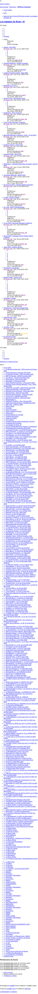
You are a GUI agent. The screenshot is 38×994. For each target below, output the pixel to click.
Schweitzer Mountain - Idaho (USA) (15, 175)
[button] (6, 36)
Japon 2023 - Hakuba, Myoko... (13, 247)
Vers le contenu (5, 4)
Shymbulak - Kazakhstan (11, 268)
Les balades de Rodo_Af (12, 21)
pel (22, 60)
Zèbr (22, 82)
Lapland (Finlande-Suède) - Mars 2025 (16, 73)
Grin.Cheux (24, 333)
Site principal (4, 7)
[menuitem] (5, 13)
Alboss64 (28, 988)
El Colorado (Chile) (10, 336)
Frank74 (23, 95)
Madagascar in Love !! (10, 85)
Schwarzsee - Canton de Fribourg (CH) (16, 308)
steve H (23, 194)
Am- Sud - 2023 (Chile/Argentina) (14, 207)
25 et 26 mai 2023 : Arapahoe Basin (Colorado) (18, 185)
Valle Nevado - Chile (10, 317)
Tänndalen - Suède (10, 298)
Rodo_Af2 (9, 49)
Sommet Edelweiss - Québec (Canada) (16, 63)
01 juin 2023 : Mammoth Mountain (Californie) (18, 223)
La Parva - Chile (9, 327)
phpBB (12, 985)
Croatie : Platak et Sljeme (11, 197)
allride (22, 132)
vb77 (22, 274)
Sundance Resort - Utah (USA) (13, 145)
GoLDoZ (23, 69)
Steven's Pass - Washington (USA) (14, 98)
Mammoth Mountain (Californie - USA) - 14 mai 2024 (20, 135)
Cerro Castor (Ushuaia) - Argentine (14, 122)
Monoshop (12, 7)
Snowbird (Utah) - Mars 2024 (13, 154)
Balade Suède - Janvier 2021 (13, 277)
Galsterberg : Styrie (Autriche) (13, 113)
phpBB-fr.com (11, 988)
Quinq (22, 141)
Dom (22, 172)
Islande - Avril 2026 (10, 47)
